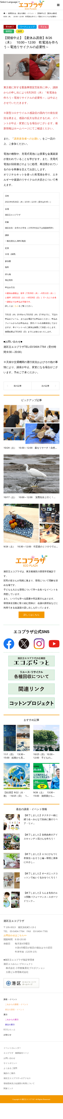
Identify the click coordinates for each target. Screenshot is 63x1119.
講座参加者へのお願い (27, 138)
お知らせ (7, 1035)
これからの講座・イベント (16, 1004)
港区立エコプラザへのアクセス (17, 1078)
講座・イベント (10, 999)
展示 (5, 1014)
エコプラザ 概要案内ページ (16, 1053)
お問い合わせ (9, 1058)
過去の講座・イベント (14, 1009)
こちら (16, 306)
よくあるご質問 (10, 1068)
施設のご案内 (9, 1073)
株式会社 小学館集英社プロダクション (25, 968)
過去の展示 (10, 1024)
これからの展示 (12, 1019)
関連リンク (8, 1088)
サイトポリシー (10, 1063)
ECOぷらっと (10, 1029)
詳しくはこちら (31, 614)
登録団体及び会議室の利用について (19, 1083)
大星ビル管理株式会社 (17, 972)
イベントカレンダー (12, 1048)
